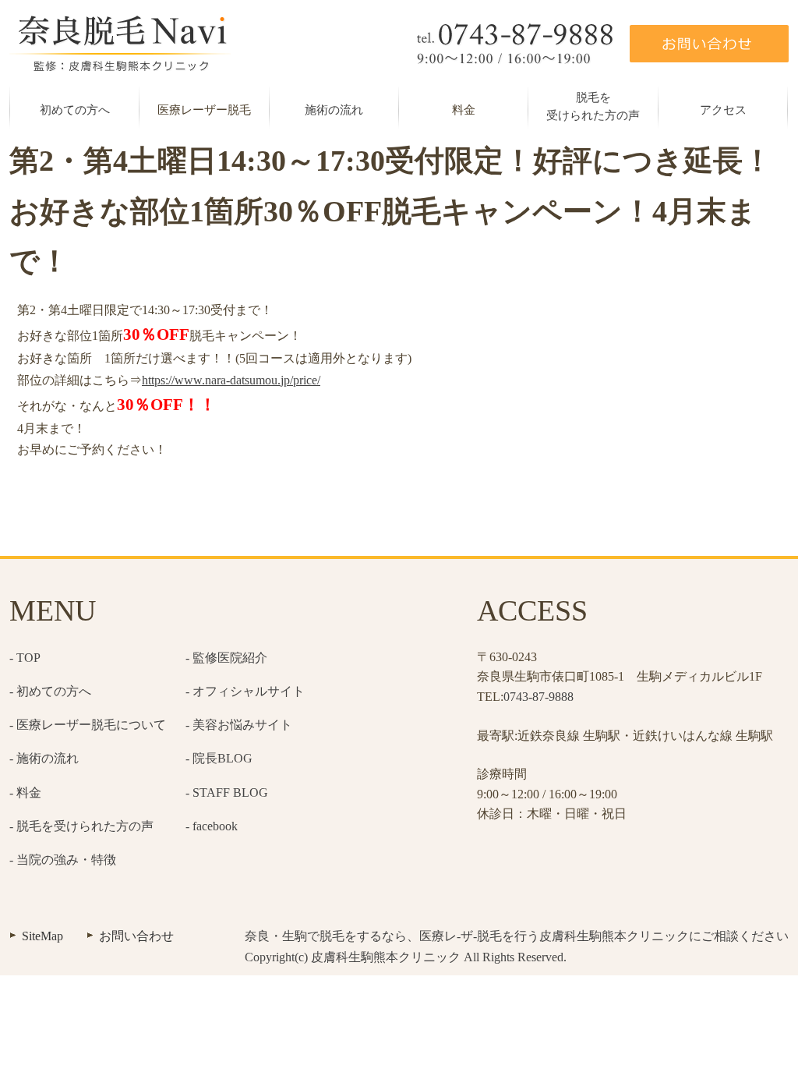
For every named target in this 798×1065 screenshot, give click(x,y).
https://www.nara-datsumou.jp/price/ (231, 380)
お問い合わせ (136, 936)
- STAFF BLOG (226, 792)
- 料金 (25, 792)
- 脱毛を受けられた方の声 (81, 826)
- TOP (25, 657)
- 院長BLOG (218, 758)
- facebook (211, 826)
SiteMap (42, 936)
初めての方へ (75, 110)
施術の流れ (334, 110)
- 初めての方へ (50, 691)
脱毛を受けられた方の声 (593, 106)
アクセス (723, 110)
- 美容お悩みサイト (238, 724)
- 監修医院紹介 (226, 657)
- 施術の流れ (44, 758)
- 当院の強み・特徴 (62, 859)
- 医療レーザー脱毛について (87, 724)
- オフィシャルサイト (245, 691)
